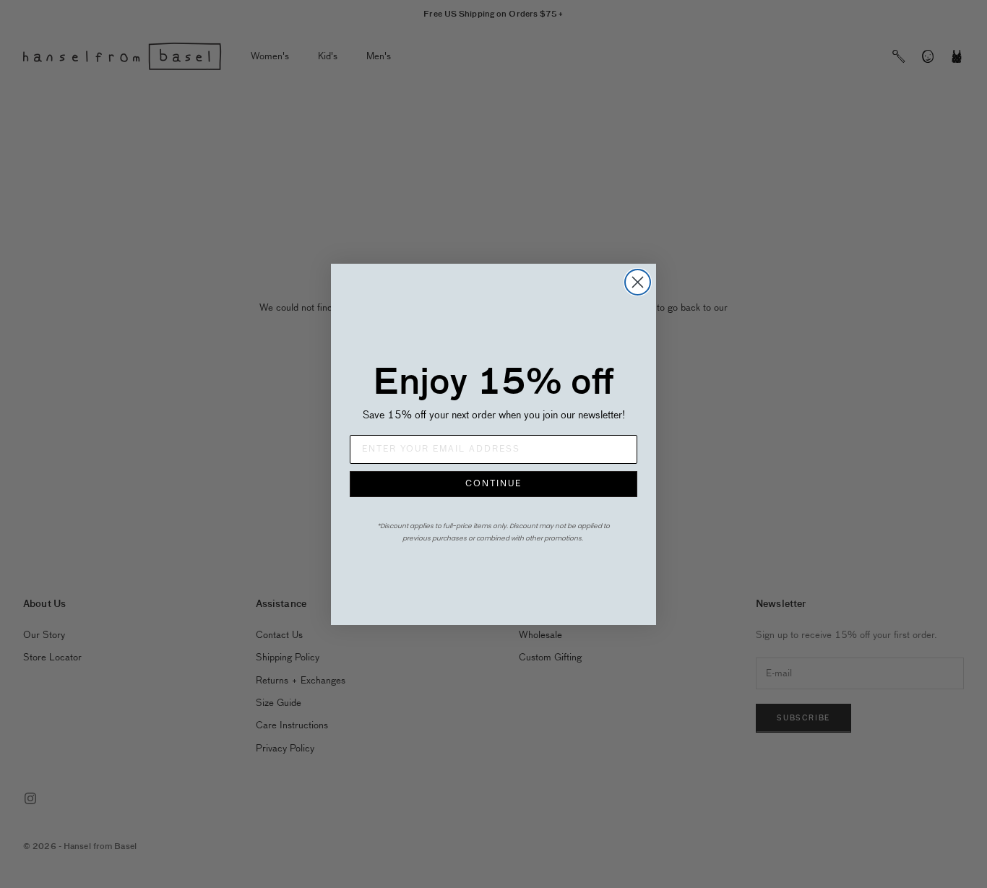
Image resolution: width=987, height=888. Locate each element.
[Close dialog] (637, 282)
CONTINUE (493, 484)
